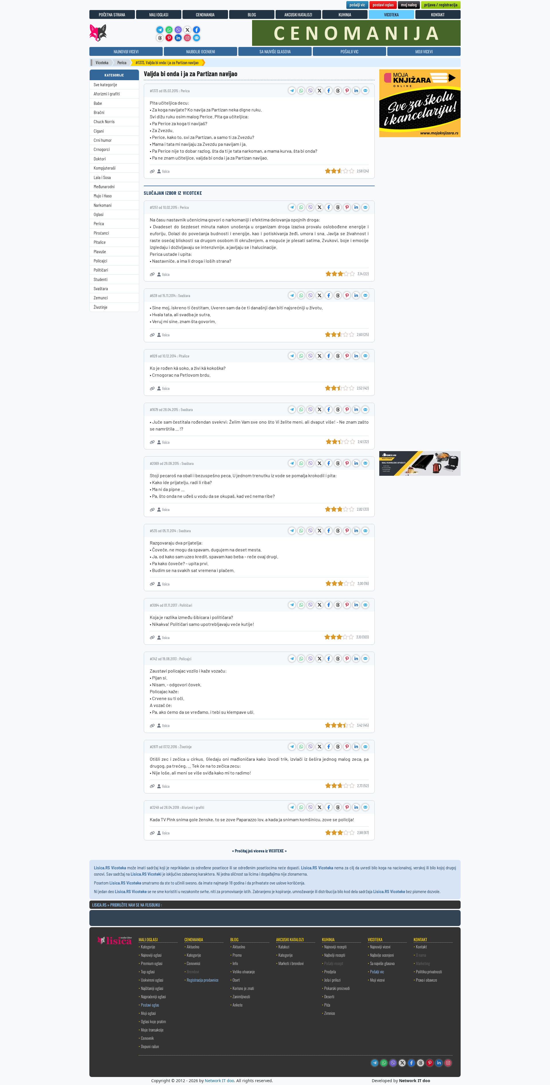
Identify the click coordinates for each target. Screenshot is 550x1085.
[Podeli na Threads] (337, 90)
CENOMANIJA (205, 14)
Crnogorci (102, 149)
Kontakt (421, 947)
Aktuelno (193, 947)
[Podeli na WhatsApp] (301, 90)
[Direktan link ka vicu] (152, 171)
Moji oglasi (148, 1013)
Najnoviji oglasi (151, 955)
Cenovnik (147, 1038)
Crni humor (103, 140)
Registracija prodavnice (203, 980)
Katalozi (283, 947)
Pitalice (100, 242)
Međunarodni (104, 186)
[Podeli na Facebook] (328, 90)
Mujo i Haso (103, 195)
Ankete (238, 1005)
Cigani (99, 131)
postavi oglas (383, 4)
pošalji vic (357, 4)
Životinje (100, 307)
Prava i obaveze (426, 980)
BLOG (252, 14)
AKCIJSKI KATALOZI (298, 14)
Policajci (100, 260)
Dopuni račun (150, 1046)
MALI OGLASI (158, 14)
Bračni (99, 112)
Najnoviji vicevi (380, 947)
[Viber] (178, 29)
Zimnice (329, 1013)
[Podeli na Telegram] (291, 90)
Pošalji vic (377, 971)
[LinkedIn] (178, 37)
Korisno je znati (243, 988)
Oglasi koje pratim (153, 1021)
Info (235, 963)
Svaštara (101, 288)
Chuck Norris (104, 121)
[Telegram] (159, 29)
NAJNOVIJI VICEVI (126, 51)
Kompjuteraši (104, 168)
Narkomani (102, 205)
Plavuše (100, 251)
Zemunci (101, 297)
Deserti (329, 996)
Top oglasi (148, 971)
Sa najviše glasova (382, 963)
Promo (237, 955)
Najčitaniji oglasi (152, 988)
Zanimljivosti (241, 996)
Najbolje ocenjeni (382, 955)
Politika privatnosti (429, 971)
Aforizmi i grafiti (107, 93)
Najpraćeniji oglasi (153, 996)
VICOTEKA (391, 14)
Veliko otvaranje (244, 971)
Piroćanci (101, 233)
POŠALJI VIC (349, 51)
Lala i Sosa (102, 177)
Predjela (330, 971)
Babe (98, 103)
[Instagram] (187, 37)
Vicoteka (102, 62)
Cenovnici (193, 963)
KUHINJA (345, 14)
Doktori (100, 158)
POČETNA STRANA (112, 14)
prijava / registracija (440, 4)
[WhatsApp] (169, 29)
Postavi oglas (150, 1005)
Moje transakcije (152, 1030)
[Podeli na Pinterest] (346, 90)
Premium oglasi (151, 963)
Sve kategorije (105, 84)
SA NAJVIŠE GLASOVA (275, 51)
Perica (121, 62)
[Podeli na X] (319, 90)
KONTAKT (438, 14)
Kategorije (148, 947)
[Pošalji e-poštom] (196, 37)
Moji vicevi (377, 980)
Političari (101, 270)
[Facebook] (196, 29)
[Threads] (159, 37)
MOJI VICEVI (424, 51)
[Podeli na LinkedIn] (356, 90)
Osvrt (236, 980)
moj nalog (409, 4)
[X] (187, 29)
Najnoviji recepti (335, 947)
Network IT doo (219, 1080)
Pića (327, 1005)
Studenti (100, 279)
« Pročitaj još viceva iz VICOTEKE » (259, 850)
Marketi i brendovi (291, 963)
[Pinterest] (169, 37)
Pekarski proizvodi (337, 988)
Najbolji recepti (334, 955)
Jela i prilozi (332, 980)
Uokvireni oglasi (152, 980)
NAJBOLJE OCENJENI (200, 51)
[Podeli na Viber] (310, 90)
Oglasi (98, 214)
